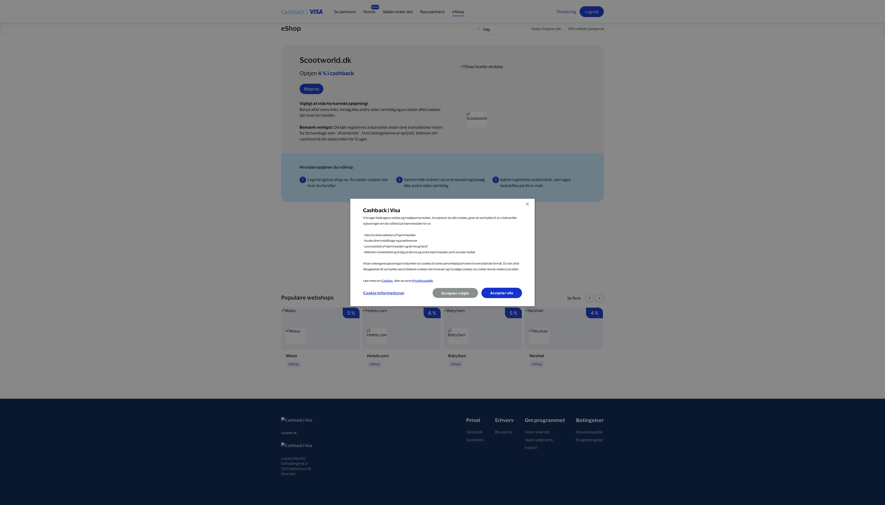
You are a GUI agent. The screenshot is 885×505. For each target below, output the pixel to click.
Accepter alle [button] (501, 293)
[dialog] (442, 252)
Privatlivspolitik (422, 280)
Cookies (387, 280)
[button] (383, 293)
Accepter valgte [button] (455, 293)
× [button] (527, 204)
